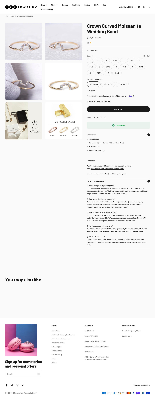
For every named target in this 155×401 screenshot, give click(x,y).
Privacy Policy (57, 355)
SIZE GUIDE (91, 91)
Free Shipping (57, 347)
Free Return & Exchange (61, 339)
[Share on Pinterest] (101, 117)
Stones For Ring (47, 9)
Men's (96, 5)
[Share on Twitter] (98, 117)
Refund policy (57, 351)
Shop (43, 5)
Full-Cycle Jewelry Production (63, 335)
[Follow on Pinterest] (22, 385)
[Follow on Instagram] (17, 385)
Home (6, 16)
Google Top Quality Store (131, 331)
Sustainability (127, 336)
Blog (104, 5)
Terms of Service (58, 343)
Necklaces (76, 5)
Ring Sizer (55, 331)
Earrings (65, 5)
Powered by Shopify (30, 393)
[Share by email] (105, 117)
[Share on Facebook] (94, 117)
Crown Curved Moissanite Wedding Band (22, 16)
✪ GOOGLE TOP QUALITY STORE (98, 101)
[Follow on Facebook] (6, 385)
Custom (87, 5)
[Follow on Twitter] (11, 385)
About (54, 362)
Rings (53, 5)
